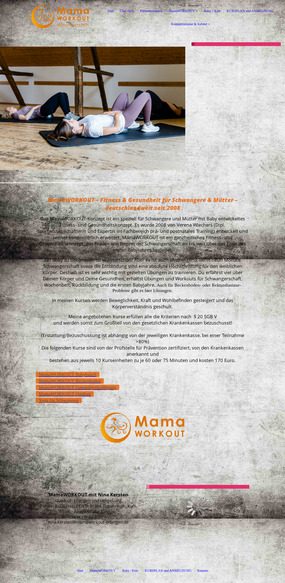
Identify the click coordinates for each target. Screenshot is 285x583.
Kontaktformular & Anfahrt (189, 24)
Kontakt (202, 570)
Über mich (127, 11)
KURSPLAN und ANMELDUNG (250, 11)
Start (110, 11)
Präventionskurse (151, 11)
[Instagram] (193, 44)
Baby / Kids (130, 570)
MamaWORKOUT (182, 11)
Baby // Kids (212, 11)
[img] (48, 16)
